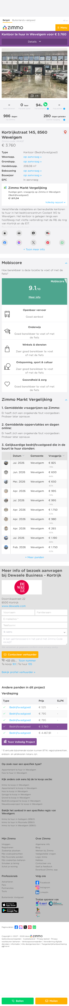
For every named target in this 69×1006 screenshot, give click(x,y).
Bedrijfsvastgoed (5, 705)
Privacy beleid (43, 939)
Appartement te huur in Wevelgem (19, 769)
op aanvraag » (32, 156)
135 (30, 664)
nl (64, 20)
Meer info (35, 297)
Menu (63, 27)
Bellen (20, 1000)
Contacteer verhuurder (22, 654)
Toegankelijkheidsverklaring (54, 944)
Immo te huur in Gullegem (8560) (18, 819)
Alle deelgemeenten (31, 944)
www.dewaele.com (14, 606)
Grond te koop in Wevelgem (16, 797)
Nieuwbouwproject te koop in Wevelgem (22, 804)
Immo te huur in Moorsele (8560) (18, 822)
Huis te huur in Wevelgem (14, 773)
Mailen (54, 1000)
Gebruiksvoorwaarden (12, 939)
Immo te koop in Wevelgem (15, 785)
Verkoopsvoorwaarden (32, 941)
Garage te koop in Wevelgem (16, 794)
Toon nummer (27, 660)
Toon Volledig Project (21, 741)
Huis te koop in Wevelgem (15, 791)
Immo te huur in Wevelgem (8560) (19, 825)
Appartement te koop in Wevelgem (19, 788)
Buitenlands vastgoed (23, 20)
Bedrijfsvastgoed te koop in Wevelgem (21, 801)
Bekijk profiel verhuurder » (18, 672)
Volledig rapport (54, 202)
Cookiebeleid (29, 939)
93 (14, 664)
